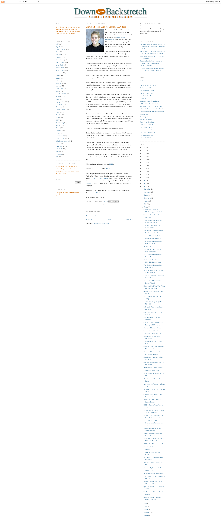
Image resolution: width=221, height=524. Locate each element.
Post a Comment (91, 216)
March (146, 509)
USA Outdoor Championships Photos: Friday (153, 266)
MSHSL (58, 81)
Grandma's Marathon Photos (152, 328)
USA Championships (62, 141)
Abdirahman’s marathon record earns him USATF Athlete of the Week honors (152, 52)
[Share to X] (113, 202)
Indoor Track (60, 68)
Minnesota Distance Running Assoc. (151, 106)
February (147, 512)
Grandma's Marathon (146, 96)
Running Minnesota (146, 119)
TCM (57, 133)
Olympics (59, 104)
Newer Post (89, 219)
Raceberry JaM (144, 117)
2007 (144, 186)
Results (58, 125)
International (60, 70)
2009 (144, 180)
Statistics (58, 130)
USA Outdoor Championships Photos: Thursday (153, 282)
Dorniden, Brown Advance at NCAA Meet (153, 464)
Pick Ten (58, 115)
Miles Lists (59, 89)
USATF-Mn (59, 146)
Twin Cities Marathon (146, 135)
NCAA (58, 96)
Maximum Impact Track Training (150, 101)
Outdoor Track (60, 109)
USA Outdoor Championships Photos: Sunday (153, 242)
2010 (144, 177)
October (146, 195)
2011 (144, 174)
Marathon (59, 83)
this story (89, 183)
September (147, 198)
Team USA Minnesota (146, 125)
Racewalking (60, 123)
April (146, 506)
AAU (141, 80)
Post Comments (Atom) (101, 224)
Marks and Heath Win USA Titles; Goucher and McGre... (154, 287)
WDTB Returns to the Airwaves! (154, 473)
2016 (144, 159)
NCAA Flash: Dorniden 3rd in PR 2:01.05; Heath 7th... (154, 411)
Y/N (57, 157)
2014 (144, 165)
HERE (111, 164)
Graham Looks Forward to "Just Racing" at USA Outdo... (153, 324)
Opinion (58, 107)
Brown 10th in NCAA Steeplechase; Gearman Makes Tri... (154, 423)
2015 (144, 162)
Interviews (59, 73)
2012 (144, 171)
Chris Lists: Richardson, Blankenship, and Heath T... (153, 211)
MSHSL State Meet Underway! (153, 444)
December (147, 189)
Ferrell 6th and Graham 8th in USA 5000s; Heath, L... (154, 271)
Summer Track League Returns (153, 367)
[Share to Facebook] (116, 202)
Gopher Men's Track (146, 83)
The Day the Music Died (151, 370)
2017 (144, 156)
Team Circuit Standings (147, 122)
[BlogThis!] (111, 202)
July (145, 204)
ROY (57, 120)
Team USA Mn (60, 138)
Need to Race (144, 114)
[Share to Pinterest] (118, 202)
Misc (57, 91)
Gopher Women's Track (147, 90)
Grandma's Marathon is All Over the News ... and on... (153, 353)
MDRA (58, 75)
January (146, 515)
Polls (57, 117)
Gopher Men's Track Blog (148, 85)
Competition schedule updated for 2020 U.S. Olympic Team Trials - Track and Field (152, 46)
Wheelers (59, 154)
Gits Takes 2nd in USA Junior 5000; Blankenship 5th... (153, 261)
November (147, 192)
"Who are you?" (148, 246)
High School (60, 62)
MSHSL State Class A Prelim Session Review (152, 429)
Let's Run (143, 98)
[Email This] (109, 202)
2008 (144, 183)
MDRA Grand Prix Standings (149, 104)
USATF (58, 144)
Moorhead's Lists (61, 94)
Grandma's (59, 57)
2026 (144, 147)
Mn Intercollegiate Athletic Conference (152, 111)
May (145, 503)
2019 (144, 150)
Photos (58, 112)
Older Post (129, 219)
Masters (58, 86)
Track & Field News (146, 127)
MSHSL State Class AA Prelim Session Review (153, 434)
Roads (58, 128)
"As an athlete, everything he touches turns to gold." (152, 221)
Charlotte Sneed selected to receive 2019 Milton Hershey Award (151, 62)
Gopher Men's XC (145, 88)
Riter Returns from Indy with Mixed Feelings (152, 226)
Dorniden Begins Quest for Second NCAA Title (106, 26)
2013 (144, 168)
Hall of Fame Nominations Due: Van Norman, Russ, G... (153, 232)
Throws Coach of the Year (100, 178)
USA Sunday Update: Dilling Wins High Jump (153, 250)
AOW (57, 44)
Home (109, 219)
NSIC (57, 99)
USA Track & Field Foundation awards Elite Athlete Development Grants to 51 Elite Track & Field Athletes (152, 68)
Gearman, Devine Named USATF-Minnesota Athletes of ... (154, 347)
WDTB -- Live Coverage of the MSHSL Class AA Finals (153, 416)
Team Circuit (60, 136)
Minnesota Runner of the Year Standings (152, 109)
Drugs (58, 52)
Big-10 (58, 47)
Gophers (58, 54)
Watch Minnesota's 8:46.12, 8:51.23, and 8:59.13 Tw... (152, 332)
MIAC (58, 78)
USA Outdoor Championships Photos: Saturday (153, 255)
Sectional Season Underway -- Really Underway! (153, 498)
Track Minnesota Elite (147, 130)
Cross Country (60, 49)
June (145, 207)
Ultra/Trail (59, 149)
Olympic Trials (60, 102)
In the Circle (60, 65)
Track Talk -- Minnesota (147, 132)
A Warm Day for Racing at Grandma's (152, 337)
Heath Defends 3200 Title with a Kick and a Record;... (154, 440)
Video (58, 151)
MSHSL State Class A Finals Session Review (152, 401)
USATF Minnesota (145, 138)
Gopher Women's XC (146, 93)
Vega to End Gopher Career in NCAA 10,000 (153, 482)
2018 (144, 153)
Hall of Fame (60, 60)
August (146, 201)
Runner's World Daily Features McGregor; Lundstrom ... (153, 237)
